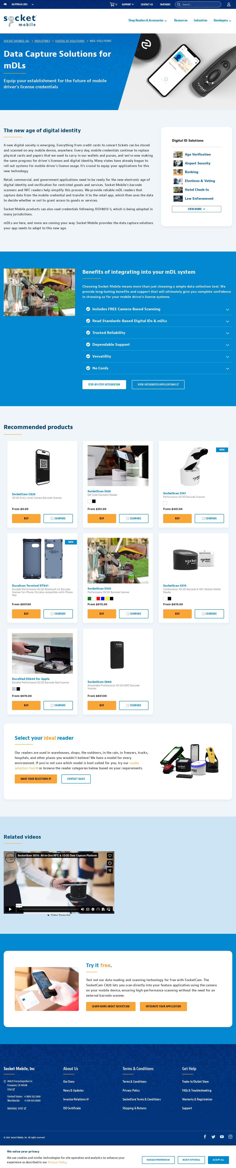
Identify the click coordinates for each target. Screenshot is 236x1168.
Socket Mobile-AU (16, 41)
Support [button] (126, 4)
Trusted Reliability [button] (108, 332)
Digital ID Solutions (69, 41)
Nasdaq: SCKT (15, 1108)
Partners (165, 4)
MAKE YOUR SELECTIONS (34, 779)
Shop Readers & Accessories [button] (146, 20)
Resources (181, 20)
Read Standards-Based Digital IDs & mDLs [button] (129, 321)
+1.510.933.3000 (32, 1100)
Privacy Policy (131, 1090)
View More (195, 209)
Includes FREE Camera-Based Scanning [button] (126, 309)
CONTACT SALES (76, 779)
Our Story (69, 1082)
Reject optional (191, 1159)
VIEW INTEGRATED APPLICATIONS (157, 384)
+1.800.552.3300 (32, 1096)
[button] (178, 4)
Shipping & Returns (135, 1108)
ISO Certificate (72, 1108)
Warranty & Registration (197, 1099)
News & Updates (73, 1090)
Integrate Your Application (163, 1006)
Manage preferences (158, 1159)
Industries (200, 20)
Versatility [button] (101, 356)
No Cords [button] (100, 368)
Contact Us (147, 4)
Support (187, 1108)
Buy (26, 518)
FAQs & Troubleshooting (196, 1090)
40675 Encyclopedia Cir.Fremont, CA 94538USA (20, 1085)
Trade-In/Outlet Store (195, 1082)
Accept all (218, 1159)
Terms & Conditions (135, 1082)
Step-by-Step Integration (104, 384)
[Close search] (217, 4)
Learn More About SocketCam (111, 1006)
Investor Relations (74, 1099)
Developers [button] (221, 20)
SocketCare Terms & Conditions (142, 1099)
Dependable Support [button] (111, 344)
